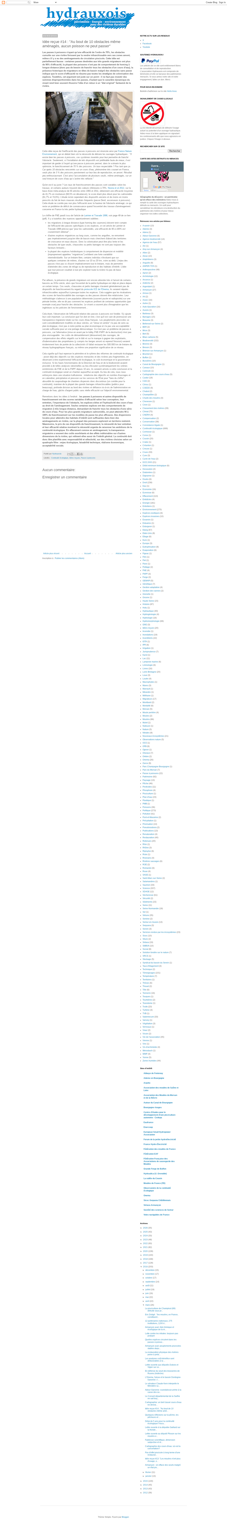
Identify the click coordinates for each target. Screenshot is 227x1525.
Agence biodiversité (152, 239)
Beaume (146, 320)
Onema (146, 760)
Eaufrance (148, 1122)
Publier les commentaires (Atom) (69, 558)
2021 (145, 1247)
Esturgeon (147, 526)
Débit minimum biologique (154, 465)
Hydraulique (148, 611)
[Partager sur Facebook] (78, 454)
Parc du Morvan (150, 770)
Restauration (148, 837)
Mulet (145, 722)
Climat (145, 411)
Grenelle (146, 594)
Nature (146, 729)
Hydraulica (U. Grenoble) (155, 1173)
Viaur (145, 1030)
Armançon (147, 290)
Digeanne (147, 476)
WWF (145, 1054)
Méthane (147, 695)
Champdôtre (148, 394)
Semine (146, 919)
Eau (144, 486)
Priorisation (148, 824)
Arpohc (147, 1083)
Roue (145, 871)
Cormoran (147, 432)
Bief (144, 334)
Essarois (146, 520)
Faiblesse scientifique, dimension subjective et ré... (160, 1441)
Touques (146, 996)
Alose (145, 256)
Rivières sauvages (151, 861)
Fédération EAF (151, 1154)
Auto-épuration (149, 307)
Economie (147, 489)
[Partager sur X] (75, 454)
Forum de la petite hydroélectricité (160, 1139)
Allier (145, 253)
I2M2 (145, 624)
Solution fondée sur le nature (156, 952)
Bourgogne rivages (153, 1107)
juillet (148, 1289)
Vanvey (146, 1020)
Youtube (146, 47)
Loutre (145, 679)
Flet (144, 560)
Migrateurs (147, 699)
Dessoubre (148, 469)
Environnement (149, 509)
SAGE (145, 875)
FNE (145, 570)
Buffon (145, 357)
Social (145, 949)
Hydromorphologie (151, 621)
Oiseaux (146, 753)
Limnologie (148, 665)
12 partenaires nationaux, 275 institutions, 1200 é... (158, 1322)
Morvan (146, 709)
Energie (146, 503)
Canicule (147, 371)
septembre (150, 1282)
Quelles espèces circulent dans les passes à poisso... (160, 1340)
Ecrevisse (147, 492)
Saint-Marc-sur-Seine (152, 878)
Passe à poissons (88, 458)
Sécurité (146, 898)
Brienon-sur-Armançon (153, 351)
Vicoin (145, 1034)
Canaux (146, 367)
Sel (144, 912)
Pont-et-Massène (150, 817)
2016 (145, 1266)
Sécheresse (148, 895)
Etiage (145, 536)
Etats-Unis (147, 533)
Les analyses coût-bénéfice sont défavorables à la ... (159, 1359)
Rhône (146, 847)
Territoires (147, 979)
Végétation (147, 1023)
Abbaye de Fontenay (153, 1073)
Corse (145, 435)
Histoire (146, 604)
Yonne (145, 1057)
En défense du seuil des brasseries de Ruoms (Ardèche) (162, 1372)
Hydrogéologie (149, 614)
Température (148, 976)
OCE (145, 743)
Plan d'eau (147, 797)
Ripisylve (147, 851)
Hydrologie (148, 618)
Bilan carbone (149, 337)
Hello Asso (172, 91)
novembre (150, 1274)
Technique (147, 969)
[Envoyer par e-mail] (68, 454)
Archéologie (148, 276)
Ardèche (146, 283)
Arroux (146, 293)
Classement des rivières (153, 408)
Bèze (145, 330)
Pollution (147, 814)
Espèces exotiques (151, 513)
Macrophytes (148, 682)
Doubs (146, 479)
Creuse (146, 449)
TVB (144, 1013)
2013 (145, 1489)
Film (144, 557)
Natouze (146, 726)
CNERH (146, 415)
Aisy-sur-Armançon (151, 249)
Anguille (146, 263)
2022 (145, 1243)
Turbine (146, 1010)
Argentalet (147, 286)
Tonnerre (147, 993)
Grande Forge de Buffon (155, 1169)
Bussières (147, 361)
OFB (145, 746)
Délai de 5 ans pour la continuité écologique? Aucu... (159, 1422)
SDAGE (146, 891)
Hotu (145, 608)
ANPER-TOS (148, 266)
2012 (145, 1493)
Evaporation (148, 550)
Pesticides (147, 787)
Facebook (147, 43)
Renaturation (148, 834)
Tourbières (147, 1000)
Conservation (149, 422)
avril (147, 1301)
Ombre (146, 756)
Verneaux (147, 1027)
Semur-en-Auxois (150, 922)
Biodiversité (148, 340)
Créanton (147, 445)
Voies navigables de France (157, 1215)
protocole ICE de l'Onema (96, 289)
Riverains (147, 858)
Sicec (145, 936)
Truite (145, 1007)
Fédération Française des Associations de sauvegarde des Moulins (159, 1161)
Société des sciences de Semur (158, 1210)
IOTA (145, 641)
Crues (145, 452)
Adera (145, 232)
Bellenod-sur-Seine (151, 324)
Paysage (147, 780)
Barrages (147, 317)
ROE (145, 864)
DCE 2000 (147, 462)
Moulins (146, 719)
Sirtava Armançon (152, 1205)
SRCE (145, 956)
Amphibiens (148, 259)
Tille (144, 990)
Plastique (147, 800)
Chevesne (147, 401)
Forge (145, 577)
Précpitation (148, 820)
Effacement (148, 496)
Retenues (147, 841)
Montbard (147, 702)
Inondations (148, 635)
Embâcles (147, 499)
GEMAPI (146, 581)
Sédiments (147, 902)
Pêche (145, 783)
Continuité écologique (59, 458)
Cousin (146, 438)
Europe (146, 543)
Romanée (147, 868)
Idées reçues (74, 458)
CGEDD (146, 388)
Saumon (146, 885)
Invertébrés (148, 638)
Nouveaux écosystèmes (153, 736)
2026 (145, 1228)
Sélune (146, 915)
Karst (145, 655)
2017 (145, 1263)
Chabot (146, 391)
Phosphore (148, 790)
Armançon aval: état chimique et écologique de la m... (159, 1328)
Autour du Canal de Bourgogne (158, 1103)
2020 (145, 1251)
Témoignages (149, 973)
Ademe (146, 229)
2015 (145, 1481)
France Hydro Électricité (155, 1144)
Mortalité (146, 706)
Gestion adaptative (151, 587)
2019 (145, 1255)
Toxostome (147, 1003)
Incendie (146, 631)
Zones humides (150, 1061)
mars (147, 1305)
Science (146, 888)
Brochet (146, 354)
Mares (145, 685)
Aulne (145, 303)
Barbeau (146, 313)
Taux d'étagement (151, 966)
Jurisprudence (149, 651)
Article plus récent (51, 553)
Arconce (146, 280)
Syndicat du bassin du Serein (156, 963)
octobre (149, 1278)
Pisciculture (148, 793)
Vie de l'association (151, 1037)
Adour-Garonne (150, 236)
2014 (145, 1485)
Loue (145, 675)
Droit (145, 482)
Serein (146, 929)
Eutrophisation (149, 547)
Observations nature (152, 739)
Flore (145, 564)
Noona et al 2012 (116, 188)
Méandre (147, 692)
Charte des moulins (151, 398)
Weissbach (148, 1050)
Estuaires (147, 523)
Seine (145, 905)
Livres (145, 668)
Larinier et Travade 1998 (95, 215)
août (147, 1285)
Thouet (146, 986)
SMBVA (146, 946)
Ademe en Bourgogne (154, 1078)
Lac (144, 658)
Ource (145, 763)
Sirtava (146, 942)
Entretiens (147, 506)
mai (147, 1297)
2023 (145, 1239)
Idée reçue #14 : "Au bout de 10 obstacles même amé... (159, 1409)
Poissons (147, 807)
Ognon (146, 749)
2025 (145, 1232)
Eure (145, 540)
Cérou (145, 384)
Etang (145, 530)
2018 (145, 1259)
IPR (144, 645)
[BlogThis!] (72, 454)
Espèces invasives (151, 516)
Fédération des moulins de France (160, 1149)
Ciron (145, 405)
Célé (145, 381)
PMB (145, 804)
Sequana (147, 925)
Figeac (146, 553)
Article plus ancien (124, 553)
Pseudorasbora (150, 827)
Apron (145, 273)
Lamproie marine (150, 662)
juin (147, 1293)
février (148, 1472)
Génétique (147, 584)
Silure (145, 939)
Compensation (149, 418)
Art (144, 296)
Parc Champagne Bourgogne (156, 766)
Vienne (146, 1040)
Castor (146, 378)
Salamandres (149, 881)
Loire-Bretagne (149, 672)
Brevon (146, 347)
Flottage (146, 567)
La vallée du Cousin (153, 1178)
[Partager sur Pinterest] (81, 454)
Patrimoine (147, 777)
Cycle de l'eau (149, 459)
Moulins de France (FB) (154, 1183)
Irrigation (147, 648)
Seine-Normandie (151, 908)
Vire (144, 1044)
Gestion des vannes (152, 591)
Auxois (146, 310)
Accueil (87, 553)
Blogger (125, 1517)
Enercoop (148, 1127)
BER (145, 327)
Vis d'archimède (150, 1047)
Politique (147, 810)
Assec (145, 300)
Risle (145, 854)
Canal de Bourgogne (152, 364)
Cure (145, 455)
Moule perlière (149, 712)
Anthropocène (149, 269)
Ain (144, 246)
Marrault (146, 689)
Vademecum (148, 1017)
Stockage (147, 959)
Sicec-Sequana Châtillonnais (157, 1200)
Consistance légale (151, 425)
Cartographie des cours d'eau (156, 374)
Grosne (146, 597)
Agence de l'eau (150, 242)
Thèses (146, 983)
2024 (145, 1235)
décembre (150, 1270)
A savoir (146, 226)
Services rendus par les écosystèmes (159, 932)
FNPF (145, 574)
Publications (148, 831)
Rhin (145, 844)
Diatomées (147, 472)
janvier (148, 1476)
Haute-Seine (148, 601)
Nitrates (146, 733)
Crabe (145, 442)
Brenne (146, 344)
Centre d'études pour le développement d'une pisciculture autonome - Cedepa (159, 1115)
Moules (146, 716)
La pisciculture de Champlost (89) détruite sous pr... (160, 1309)
